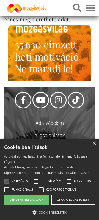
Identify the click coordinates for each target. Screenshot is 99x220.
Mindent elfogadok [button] (26, 199)
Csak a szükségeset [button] (73, 199)
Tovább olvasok (77, 172)
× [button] (94, 143)
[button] (49, 212)
